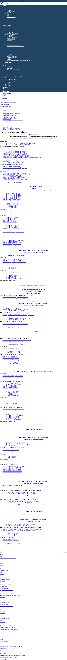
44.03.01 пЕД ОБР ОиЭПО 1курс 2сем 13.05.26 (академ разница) (14, 154)
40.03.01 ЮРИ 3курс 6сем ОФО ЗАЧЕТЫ (10, 221)
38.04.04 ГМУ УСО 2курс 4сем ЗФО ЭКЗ (10, 357)
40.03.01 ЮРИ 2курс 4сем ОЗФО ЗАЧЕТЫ (10, 220)
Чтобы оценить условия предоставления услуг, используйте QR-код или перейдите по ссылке (17, 632)
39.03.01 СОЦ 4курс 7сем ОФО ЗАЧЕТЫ (10, 394)
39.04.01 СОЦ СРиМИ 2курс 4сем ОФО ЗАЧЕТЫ (11, 268)
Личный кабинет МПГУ (19, 1)
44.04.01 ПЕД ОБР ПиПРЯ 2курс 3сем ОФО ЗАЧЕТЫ (12, 472)
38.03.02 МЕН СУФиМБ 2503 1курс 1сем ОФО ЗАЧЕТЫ (13, 377)
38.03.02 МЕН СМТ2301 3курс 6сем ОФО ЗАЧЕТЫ (12, 199)
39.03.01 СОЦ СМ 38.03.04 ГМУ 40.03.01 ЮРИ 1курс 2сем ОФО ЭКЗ (15, 309)
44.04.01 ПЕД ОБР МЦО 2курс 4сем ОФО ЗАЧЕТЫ (12, 283)
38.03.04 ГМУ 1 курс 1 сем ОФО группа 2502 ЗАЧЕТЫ (12, 384)
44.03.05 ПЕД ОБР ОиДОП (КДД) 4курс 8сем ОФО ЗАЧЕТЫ (13, 412)
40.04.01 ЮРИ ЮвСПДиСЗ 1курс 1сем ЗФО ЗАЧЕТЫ (12, 462)
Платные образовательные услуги (6, 600)
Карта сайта (2, 657)
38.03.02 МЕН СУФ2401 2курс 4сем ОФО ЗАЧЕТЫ (12, 198)
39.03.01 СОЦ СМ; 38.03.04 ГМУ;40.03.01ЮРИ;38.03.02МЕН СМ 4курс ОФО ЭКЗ (17, 502)
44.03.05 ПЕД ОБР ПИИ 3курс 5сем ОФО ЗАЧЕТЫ (12, 416)
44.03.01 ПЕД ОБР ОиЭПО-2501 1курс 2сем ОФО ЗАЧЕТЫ (13, 232)
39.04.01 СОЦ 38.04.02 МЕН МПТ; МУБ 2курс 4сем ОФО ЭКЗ (14, 344)
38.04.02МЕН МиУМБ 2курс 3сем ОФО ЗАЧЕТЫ (11, 445)
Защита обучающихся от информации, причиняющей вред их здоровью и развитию (15, 625)
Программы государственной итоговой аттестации (12, 129)
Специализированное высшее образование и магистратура (10, 595)
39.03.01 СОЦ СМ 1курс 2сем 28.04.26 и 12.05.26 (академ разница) (15, 161)
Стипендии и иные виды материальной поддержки (9, 629)
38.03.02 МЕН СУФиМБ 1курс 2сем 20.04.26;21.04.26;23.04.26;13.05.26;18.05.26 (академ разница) (20, 143)
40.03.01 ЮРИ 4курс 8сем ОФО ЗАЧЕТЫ (10, 222)
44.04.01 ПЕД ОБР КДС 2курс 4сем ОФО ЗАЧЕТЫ (12, 278)
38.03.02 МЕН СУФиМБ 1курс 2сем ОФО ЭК (11, 308)
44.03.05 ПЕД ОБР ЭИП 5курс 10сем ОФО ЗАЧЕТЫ (12, 245)
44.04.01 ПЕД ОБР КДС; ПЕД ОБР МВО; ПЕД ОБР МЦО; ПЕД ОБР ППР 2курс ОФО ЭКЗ (19, 530)
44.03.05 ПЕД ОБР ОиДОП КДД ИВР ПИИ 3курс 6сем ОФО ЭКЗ (14, 319)
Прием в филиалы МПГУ (5, 604)
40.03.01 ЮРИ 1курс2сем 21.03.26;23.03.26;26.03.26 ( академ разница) (15, 173)
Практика (4, 125)
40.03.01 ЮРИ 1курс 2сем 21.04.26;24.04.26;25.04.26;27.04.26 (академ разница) (17, 174)
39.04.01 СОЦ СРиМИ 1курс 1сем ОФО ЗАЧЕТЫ (11, 456)
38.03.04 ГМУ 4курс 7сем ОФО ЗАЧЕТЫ (10, 387)
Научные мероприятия (4, 641)
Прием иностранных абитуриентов (6, 606)
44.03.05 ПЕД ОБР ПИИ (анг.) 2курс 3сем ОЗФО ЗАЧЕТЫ (13, 415)
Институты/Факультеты (7, 93)
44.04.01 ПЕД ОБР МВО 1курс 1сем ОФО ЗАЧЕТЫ (12, 468)
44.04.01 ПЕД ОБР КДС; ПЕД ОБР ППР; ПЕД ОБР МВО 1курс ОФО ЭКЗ (16, 525)
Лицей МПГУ (2, 622)
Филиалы (2, 574)
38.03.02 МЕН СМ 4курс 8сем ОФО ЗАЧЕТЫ (11, 200)
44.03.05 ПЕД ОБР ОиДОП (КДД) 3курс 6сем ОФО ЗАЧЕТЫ (13, 234)
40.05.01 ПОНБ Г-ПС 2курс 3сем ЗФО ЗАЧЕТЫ (11, 433)
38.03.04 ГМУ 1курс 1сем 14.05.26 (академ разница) (12, 167)
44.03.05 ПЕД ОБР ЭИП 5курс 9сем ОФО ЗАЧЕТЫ (12, 419)
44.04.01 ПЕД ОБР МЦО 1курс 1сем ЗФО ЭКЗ (11, 540)
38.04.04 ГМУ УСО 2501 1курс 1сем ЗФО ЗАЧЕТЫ (12, 451)
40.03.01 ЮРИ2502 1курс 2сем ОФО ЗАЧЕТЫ (11, 218)
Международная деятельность (5, 575)
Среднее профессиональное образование (7, 591)
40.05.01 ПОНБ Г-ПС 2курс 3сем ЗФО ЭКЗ (10, 515)
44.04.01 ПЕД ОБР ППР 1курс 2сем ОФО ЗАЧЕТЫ (12, 275)
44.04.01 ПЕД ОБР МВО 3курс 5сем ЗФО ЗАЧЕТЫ (12, 469)
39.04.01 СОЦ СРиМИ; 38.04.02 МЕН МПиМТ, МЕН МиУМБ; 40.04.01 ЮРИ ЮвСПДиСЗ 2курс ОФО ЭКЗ (22, 529)
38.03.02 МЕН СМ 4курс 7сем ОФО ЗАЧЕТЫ (11, 379)
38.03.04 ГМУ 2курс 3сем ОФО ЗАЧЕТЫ (10, 385)
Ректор (1, 563)
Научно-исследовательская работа (6, 644)
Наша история (2, 556)
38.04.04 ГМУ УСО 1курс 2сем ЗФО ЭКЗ (10, 356)
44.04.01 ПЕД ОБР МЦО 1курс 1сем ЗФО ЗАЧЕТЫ (12, 474)
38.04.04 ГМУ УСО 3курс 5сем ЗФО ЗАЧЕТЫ (11, 449)
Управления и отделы (4, 570)
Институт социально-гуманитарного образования (11, 113)
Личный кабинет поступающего (8, 1)
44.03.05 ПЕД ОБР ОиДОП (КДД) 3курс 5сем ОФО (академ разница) (15, 152)
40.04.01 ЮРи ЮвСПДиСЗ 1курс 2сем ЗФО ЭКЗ (11, 351)
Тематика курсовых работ (7, 127)
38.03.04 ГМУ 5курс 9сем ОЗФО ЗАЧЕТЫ (10, 388)
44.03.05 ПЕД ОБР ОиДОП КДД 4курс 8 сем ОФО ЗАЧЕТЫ (13, 235)
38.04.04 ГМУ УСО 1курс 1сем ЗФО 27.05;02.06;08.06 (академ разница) (15, 182)
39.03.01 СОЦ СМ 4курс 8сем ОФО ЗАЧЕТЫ (11, 213)
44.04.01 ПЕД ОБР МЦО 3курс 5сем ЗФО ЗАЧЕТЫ (12, 470)
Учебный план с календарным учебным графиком (11, 123)
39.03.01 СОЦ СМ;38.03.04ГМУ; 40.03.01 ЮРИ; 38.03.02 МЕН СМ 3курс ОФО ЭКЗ (18, 497)
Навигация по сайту (5, 3)
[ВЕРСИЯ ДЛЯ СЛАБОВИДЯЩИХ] (6, 87)
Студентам (4, 97)
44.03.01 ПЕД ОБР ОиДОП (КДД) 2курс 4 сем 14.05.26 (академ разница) (16, 155)
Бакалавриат (2, 609)
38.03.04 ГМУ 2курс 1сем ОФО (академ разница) (11, 166)
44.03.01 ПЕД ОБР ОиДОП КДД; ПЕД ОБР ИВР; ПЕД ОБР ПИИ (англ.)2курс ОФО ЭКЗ (19, 493)
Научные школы (3, 648)
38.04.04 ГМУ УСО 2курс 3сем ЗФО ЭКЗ (10, 535)
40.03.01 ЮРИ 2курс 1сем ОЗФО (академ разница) (12, 175)
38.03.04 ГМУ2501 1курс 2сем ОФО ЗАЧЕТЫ (11, 203)
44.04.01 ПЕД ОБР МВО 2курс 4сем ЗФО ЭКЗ (11, 359)
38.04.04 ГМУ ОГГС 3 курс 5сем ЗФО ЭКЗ (10, 533)
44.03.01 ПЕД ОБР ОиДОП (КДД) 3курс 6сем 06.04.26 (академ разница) (16, 156)
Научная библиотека (4, 577)
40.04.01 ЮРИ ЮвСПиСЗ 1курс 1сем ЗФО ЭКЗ (11, 543)
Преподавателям (5, 99)
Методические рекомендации (8, 124)
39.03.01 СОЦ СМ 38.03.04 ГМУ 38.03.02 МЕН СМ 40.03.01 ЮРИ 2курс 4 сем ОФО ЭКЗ (18, 315)
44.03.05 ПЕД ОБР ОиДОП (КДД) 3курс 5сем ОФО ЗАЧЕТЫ (13, 411)
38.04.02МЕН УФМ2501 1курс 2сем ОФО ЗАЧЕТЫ (12, 259)
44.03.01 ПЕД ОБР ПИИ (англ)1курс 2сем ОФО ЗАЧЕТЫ (13, 240)
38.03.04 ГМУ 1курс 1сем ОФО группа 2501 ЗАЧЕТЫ (12, 383)
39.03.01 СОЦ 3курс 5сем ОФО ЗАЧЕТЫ (10, 393)
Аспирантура (2, 597)
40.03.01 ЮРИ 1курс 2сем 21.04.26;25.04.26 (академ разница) (13, 177)
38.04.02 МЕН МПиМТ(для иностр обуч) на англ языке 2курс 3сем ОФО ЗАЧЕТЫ (17, 444)
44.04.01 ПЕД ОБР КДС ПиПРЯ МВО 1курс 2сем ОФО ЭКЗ (13, 341)
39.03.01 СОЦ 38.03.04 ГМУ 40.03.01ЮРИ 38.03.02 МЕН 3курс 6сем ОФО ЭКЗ (17, 318)
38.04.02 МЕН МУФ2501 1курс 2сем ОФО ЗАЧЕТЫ (12, 260)
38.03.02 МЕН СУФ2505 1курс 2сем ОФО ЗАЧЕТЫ (12, 197)
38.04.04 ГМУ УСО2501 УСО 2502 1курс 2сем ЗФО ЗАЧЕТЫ (13, 255)
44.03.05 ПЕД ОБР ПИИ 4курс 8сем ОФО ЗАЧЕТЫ (12, 243)
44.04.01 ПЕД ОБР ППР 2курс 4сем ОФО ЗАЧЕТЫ (12, 276)
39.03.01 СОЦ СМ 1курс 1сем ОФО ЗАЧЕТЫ (11, 391)
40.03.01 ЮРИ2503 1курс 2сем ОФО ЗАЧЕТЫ (11, 219)
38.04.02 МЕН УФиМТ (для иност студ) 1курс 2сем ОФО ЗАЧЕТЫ (14, 262)
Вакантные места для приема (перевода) (7, 627)
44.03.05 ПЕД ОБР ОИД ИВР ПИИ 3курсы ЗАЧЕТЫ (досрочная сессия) (15, 297)
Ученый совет (2, 561)
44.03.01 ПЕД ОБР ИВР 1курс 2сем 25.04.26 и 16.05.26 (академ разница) (16, 153)
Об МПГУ (4, 110)
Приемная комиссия (4, 588)
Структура (4, 111)
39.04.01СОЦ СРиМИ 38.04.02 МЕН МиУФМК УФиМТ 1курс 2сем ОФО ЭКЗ (17, 340)
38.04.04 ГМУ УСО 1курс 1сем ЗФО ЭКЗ (10, 534)
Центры (1, 572)
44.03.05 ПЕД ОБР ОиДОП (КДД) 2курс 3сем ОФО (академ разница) (15, 151)
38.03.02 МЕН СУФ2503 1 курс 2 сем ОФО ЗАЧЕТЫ (12, 193)
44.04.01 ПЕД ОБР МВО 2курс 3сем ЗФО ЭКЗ (11, 539)
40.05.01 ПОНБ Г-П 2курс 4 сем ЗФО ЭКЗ (10, 363)
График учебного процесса (7, 122)
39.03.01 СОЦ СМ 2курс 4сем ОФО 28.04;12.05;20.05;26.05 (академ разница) (16, 162)
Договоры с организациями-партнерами (12, 126)
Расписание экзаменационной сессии (9, 118)
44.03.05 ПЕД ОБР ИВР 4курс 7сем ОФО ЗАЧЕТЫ (12, 425)
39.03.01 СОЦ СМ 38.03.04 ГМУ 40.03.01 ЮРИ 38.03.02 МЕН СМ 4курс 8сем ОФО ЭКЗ (18, 323)
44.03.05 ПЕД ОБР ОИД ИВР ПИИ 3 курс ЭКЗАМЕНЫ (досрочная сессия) (16, 298)
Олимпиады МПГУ (3, 643)
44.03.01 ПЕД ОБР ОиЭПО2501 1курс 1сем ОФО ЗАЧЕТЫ (13, 409)
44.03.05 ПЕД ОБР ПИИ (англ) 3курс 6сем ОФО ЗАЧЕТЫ (13, 242)
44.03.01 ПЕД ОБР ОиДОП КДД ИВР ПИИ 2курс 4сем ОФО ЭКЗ (14, 314)
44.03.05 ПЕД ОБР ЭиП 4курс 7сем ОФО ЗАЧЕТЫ (12, 418)
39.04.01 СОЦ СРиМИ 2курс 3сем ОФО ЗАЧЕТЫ (11, 457)
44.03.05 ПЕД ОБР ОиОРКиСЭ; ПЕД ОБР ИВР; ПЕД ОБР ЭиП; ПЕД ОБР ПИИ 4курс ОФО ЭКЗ (20, 501)
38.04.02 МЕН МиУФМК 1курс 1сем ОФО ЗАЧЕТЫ (12, 443)
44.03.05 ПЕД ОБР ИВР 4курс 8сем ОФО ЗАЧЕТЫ (12, 228)
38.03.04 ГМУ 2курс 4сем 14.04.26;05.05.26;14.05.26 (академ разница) (15, 168)
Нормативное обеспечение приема (6, 590)
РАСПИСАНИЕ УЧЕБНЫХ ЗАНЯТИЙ (10, 117)
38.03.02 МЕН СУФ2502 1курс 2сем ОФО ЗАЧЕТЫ (12, 196)
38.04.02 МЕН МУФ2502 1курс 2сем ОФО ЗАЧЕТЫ (12, 261)
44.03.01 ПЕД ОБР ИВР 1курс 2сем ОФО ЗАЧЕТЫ (12, 225)
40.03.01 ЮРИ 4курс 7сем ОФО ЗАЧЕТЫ (10, 403)
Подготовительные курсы (5, 602)
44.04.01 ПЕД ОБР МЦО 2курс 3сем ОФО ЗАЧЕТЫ (12, 467)
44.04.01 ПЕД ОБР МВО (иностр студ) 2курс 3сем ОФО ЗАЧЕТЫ (14, 466)
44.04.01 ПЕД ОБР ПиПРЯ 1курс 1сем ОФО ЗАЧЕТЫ (12, 471)
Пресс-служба (2, 581)
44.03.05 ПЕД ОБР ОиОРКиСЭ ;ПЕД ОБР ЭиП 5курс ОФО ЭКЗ (14, 507)
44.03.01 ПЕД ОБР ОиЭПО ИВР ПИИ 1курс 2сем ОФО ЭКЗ (13, 310)
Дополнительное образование (5, 616)
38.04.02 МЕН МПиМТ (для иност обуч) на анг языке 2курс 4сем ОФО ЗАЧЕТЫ (17, 263)
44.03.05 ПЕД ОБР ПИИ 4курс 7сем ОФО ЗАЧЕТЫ (12, 417)
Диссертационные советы (5, 650)
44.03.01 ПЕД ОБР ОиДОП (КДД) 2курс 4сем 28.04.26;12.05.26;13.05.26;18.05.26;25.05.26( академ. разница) (22, 157)
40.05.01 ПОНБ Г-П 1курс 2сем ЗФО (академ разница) (12, 176)
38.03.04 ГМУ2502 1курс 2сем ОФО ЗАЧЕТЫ (11, 204)
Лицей (4, 95)
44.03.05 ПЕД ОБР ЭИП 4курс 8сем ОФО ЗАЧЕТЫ (12, 244)
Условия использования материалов (11, 657)
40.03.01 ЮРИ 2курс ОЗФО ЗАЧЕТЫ (9, 401)
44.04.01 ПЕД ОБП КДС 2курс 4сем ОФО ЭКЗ (11, 348)
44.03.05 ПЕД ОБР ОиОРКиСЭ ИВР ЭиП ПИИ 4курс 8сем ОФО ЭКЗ (15, 324)
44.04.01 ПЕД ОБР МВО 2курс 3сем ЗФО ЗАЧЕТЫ (12, 475)
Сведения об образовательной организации (8, 558)
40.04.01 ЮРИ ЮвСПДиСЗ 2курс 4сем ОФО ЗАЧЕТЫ (12, 272)
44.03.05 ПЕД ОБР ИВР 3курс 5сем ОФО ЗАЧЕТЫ (12, 424)
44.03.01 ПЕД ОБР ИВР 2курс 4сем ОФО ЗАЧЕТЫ (12, 226)
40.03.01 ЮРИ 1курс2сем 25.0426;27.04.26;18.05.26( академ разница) (15, 179)
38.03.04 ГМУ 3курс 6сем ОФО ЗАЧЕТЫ (10, 206)
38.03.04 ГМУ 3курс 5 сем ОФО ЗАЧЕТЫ (10, 386)
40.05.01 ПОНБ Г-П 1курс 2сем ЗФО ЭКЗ (10, 362)
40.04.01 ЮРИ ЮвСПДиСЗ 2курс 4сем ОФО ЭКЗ (11, 352)
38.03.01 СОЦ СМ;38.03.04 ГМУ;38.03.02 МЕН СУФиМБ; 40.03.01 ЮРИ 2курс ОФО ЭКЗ (19, 492)
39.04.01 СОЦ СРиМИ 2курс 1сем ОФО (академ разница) (13, 160)
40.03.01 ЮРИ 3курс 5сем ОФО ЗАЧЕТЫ (10, 402)
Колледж (4, 94)
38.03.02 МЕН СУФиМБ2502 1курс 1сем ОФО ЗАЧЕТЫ (13, 376)
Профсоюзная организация (5, 579)
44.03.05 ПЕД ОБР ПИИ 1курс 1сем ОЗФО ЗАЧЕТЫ (12, 414)
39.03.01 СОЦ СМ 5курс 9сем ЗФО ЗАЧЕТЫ (11, 395)
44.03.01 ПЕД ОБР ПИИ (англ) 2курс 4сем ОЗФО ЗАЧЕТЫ (13, 241)
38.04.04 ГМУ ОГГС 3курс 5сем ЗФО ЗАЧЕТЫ (11, 450)
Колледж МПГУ (3, 620)
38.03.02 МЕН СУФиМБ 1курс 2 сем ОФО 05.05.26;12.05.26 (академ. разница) (16, 144)
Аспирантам (5, 98)
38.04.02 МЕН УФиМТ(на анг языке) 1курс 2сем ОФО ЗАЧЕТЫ (14, 442)
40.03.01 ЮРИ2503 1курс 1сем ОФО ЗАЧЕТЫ (11, 400)
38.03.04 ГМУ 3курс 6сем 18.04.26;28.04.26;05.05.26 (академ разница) (15, 169)
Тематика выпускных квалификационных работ (11, 128)
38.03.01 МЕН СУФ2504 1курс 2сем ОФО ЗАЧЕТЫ (12, 194)
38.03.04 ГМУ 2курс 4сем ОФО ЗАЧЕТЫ (10, 205)
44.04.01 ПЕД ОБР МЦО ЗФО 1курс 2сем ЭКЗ (11, 358)
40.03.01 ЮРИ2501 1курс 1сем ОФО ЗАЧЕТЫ (11, 399)
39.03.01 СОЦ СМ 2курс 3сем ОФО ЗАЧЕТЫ (11, 392)
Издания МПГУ (3, 653)
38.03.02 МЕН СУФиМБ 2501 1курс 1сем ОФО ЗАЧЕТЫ (13, 375)
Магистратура (2, 611)
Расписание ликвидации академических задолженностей (13, 120)
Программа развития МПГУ (5, 584)
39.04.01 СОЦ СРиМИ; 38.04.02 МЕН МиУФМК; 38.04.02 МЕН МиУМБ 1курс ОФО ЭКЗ (19, 524)
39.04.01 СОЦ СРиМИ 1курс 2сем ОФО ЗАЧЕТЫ (11, 267)
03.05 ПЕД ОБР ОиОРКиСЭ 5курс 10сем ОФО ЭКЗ (12, 327)
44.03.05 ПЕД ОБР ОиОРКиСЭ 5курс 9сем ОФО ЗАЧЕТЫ (13, 413)
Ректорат (2, 565)
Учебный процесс (6, 114)
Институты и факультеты (7, 112)
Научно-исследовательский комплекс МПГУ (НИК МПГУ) (11, 646)
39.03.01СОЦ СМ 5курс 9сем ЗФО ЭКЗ (10, 506)
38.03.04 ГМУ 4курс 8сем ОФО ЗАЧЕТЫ (10, 207)
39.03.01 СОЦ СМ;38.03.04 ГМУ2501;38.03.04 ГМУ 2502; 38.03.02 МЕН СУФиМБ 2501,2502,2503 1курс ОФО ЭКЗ (23, 488)
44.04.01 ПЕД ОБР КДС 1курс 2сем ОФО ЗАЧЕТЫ (12, 277)
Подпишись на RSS (4, 0)
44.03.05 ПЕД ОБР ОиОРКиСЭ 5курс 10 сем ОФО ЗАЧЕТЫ (13, 236)
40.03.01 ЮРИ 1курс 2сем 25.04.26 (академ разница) (12, 178)
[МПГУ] (2, 2)
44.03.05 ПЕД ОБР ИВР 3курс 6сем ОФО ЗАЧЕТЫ (12, 227)
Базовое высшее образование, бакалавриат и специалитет (10, 593)
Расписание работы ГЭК (7, 119)
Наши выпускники (3, 623)
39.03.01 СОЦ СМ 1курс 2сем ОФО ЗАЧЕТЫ (11, 211)
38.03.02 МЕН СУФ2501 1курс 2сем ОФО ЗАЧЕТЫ (12, 195)
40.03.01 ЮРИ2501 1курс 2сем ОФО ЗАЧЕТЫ (11, 217)
